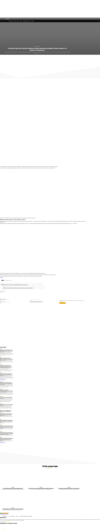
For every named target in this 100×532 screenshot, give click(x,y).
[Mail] (96, 21)
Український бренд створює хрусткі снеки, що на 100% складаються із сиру (6, 421)
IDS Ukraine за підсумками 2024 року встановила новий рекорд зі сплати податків (6, 427)
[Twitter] (50, 56)
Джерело (1, 277)
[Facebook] (93, 21)
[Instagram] (95, 21)
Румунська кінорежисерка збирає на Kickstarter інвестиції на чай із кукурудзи (6, 439)
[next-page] (50, 512)
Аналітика (1, 381)
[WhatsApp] (56, 56)
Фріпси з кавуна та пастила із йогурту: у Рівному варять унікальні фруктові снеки (6, 359)
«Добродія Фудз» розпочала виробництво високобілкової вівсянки (40, 488)
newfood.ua (4, 529)
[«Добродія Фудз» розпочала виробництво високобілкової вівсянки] (41, 478)
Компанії (1, 396)
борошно (5, 280)
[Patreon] (97, 21)
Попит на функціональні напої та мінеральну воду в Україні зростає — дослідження (6, 383)
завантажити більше (2, 379)
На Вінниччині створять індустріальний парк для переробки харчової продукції (6, 391)
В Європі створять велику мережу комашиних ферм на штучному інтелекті (6, 374)
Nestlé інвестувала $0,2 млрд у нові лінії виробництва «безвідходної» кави (14, 284)
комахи (7, 280)
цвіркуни (10, 280)
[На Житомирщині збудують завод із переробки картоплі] (13, 499)
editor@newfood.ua (7, 521)
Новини (35, 46)
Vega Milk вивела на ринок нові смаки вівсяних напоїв (13, 488)
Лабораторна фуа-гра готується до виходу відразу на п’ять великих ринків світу (6, 414)
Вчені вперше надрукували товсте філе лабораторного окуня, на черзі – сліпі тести (6, 351)
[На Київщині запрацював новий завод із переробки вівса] (69, 478)
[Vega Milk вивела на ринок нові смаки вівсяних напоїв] (13, 478)
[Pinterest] (53, 56)
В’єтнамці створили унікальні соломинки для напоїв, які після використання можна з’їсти (6, 366)
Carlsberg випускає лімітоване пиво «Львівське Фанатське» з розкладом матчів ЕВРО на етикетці (6, 433)
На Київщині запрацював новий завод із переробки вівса (68, 488)
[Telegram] (5, 526)
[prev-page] (49, 512)
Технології (38, 46)
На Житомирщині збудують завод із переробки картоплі (12, 508)
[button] (99, 21)
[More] (59, 56)
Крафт (1, 357)
